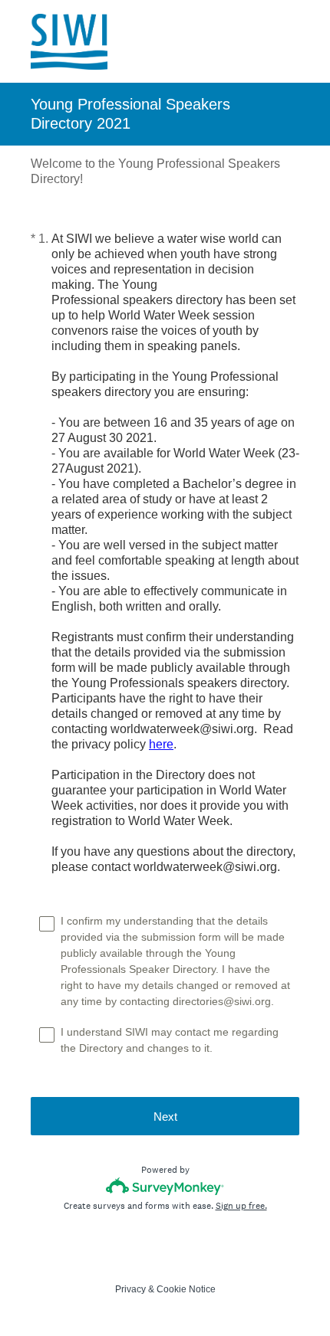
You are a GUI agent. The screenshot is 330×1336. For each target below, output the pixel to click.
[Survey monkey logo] (165, 1186)
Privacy (130, 1289)
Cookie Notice (186, 1289)
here (161, 744)
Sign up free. (241, 1206)
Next (165, 1116)
